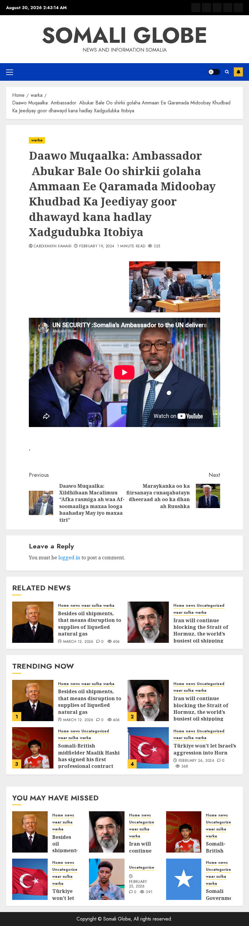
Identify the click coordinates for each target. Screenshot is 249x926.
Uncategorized (210, 605)
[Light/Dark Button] (214, 72)
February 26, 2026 (196, 760)
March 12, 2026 (78, 641)
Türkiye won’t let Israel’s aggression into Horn (204, 749)
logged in (69, 557)
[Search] (227, 72)
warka (37, 140)
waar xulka (91, 605)
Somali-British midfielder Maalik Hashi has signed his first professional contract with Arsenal (89, 759)
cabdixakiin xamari (52, 246)
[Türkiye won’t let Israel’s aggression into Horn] (148, 747)
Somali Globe (124, 35)
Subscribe (238, 71)
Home (63, 605)
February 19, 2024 (96, 246)
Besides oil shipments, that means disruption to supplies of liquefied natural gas (89, 623)
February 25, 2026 (138, 884)
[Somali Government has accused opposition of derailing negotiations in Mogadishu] (184, 879)
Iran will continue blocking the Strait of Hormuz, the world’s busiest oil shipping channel (200, 634)
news (75, 605)
